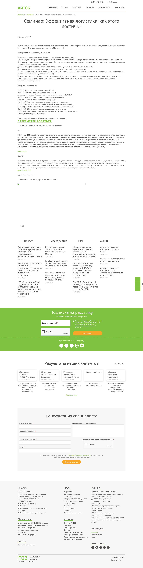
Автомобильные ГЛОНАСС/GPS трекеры (33, 523)
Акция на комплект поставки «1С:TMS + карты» (109, 249)
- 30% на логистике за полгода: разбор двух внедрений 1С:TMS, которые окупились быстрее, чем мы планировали (83, 269)
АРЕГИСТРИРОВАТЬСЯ (35, 121)
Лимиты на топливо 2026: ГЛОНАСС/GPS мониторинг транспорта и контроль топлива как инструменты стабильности (30, 269)
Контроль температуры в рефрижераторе (107, 517)
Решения (77, 7)
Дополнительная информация (84, 423)
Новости (94, 532)
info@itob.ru (112, 2)
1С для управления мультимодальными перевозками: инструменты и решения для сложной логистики (85, 252)
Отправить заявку (71, 462)
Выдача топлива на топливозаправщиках (107, 494)
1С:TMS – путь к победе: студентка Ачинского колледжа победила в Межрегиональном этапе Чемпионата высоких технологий (30, 288)
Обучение (67, 510)
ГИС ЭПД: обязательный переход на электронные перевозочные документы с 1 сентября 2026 (85, 285)
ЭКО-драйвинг (96, 510)
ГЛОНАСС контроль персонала (103, 513)
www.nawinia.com (24, 170)
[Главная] (30, 558)
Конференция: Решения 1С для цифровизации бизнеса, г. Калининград (56, 263)
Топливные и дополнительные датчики (33, 525)
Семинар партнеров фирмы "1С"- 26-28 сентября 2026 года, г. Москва (55, 250)
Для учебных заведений (73, 539)
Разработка (68, 492)
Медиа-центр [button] (104, 7)
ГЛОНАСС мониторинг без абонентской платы (112, 260)
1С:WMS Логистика (25, 501)
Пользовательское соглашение (76, 537)
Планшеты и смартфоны (27, 535)
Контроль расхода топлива (101, 496)
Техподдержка (69, 508)
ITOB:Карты (22, 506)
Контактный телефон (27, 439)
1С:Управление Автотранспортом (30, 496)
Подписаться (87, 333)
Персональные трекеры (27, 528)
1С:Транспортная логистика (28, 499)
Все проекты (119, 364)
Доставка (67, 506)
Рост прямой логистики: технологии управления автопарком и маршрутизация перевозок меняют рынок (30, 252)
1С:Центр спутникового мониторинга (32, 494)
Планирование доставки (100, 501)
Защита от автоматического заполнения (98, 440)
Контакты (67, 525)
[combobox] (21, 442)
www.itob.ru (22, 151)
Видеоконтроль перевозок (28, 530)
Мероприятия (96, 535)
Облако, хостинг (70, 496)
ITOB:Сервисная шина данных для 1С (32, 513)
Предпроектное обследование (75, 499)
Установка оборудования (73, 501)
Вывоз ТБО (95, 503)
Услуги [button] (65, 7)
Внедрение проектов (72, 494)
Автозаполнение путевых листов (103, 492)
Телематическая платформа (102, 508)
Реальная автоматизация (73, 513)
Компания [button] (120, 7)
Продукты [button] (52, 7)
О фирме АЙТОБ (70, 523)
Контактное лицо (26, 423)
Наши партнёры (70, 528)
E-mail (22, 447)
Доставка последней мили (101, 499)
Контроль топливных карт (101, 515)
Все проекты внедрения (27, 545)
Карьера (67, 530)
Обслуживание (69, 503)
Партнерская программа (73, 535)
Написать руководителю (73, 532)
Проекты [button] (90, 7)
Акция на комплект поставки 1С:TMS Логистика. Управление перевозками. (111, 271)
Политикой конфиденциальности (87, 322)
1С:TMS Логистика (24, 492)
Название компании (27, 431)
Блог (93, 537)
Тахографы (22, 532)
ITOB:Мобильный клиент (27, 503)
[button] (120, 2)
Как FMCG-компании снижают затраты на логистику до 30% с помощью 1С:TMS (55, 276)
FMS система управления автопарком (105, 506)
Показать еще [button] (71, 395)
